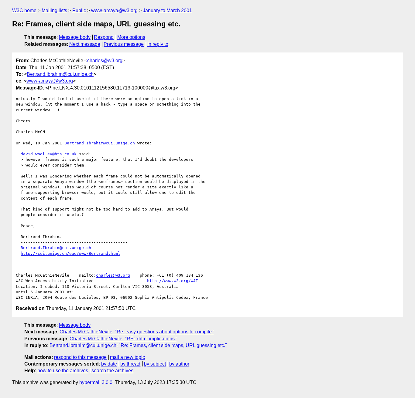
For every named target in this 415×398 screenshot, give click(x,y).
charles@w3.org (104, 60)
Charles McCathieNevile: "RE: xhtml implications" (123, 338)
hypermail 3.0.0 (95, 382)
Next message (84, 44)
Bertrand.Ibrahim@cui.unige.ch (60, 74)
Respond (104, 37)
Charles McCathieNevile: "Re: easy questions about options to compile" (137, 331)
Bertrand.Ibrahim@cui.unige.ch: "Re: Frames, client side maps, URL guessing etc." (138, 345)
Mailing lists (54, 10)
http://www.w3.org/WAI (172, 280)
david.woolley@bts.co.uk (49, 154)
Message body (75, 37)
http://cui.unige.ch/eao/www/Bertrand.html (70, 253)
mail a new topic (127, 357)
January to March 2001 (167, 10)
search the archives (112, 370)
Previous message (124, 44)
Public (79, 10)
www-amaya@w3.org (114, 10)
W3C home (24, 10)
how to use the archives (62, 370)
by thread (130, 363)
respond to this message (80, 357)
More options (131, 37)
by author (179, 363)
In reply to (157, 44)
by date (109, 363)
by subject (155, 363)
